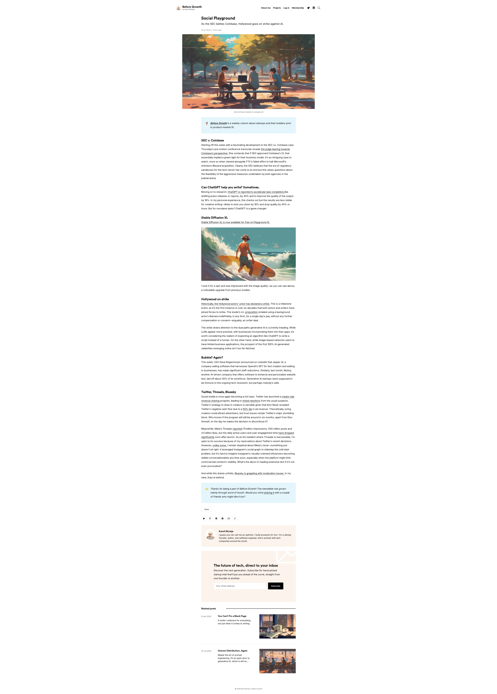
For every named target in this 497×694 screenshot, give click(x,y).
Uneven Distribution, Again (232, 650)
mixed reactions (251, 400)
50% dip (247, 409)
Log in (286, 7)
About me (266, 7)
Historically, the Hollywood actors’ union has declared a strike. (235, 303)
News (206, 509)
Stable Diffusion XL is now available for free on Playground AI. (235, 222)
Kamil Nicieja (226, 531)
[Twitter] (308, 8)
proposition (251, 312)
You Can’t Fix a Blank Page (232, 616)
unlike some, (220, 445)
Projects (277, 7)
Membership (298, 7)
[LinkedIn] (314, 8)
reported (237, 428)
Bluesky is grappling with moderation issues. (259, 473)
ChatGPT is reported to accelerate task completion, (256, 192)
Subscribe (275, 586)
